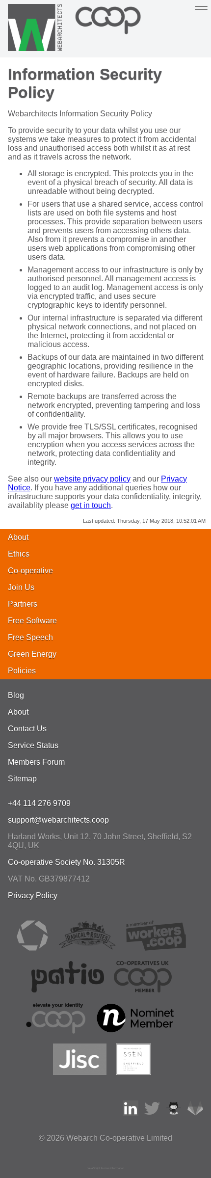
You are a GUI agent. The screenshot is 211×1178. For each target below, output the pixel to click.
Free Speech (30, 637)
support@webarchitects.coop (58, 820)
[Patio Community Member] (67, 990)
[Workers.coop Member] (156, 948)
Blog (16, 695)
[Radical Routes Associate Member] (87, 948)
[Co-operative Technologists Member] (32, 948)
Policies (22, 671)
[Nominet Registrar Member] (136, 1031)
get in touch (91, 505)
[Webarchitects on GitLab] (195, 1113)
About (18, 537)
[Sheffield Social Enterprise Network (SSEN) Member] (133, 1072)
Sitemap (22, 779)
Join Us (21, 587)
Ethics (18, 554)
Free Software (32, 620)
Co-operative (30, 570)
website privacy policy (92, 479)
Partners (22, 604)
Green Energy (32, 654)
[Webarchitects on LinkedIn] (130, 1113)
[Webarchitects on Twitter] (152, 1113)
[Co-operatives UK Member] (143, 990)
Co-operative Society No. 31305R (66, 862)
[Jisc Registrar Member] (80, 1072)
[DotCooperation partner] (55, 1031)
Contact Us (27, 728)
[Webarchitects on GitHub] (174, 1113)
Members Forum (36, 762)
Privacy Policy (32, 895)
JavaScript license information (105, 1168)
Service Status (33, 745)
